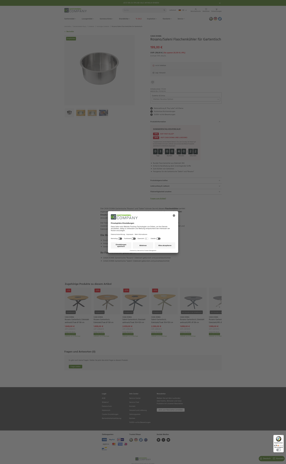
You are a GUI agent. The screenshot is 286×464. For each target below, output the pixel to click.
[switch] (278, 450)
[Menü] (282, 436)
